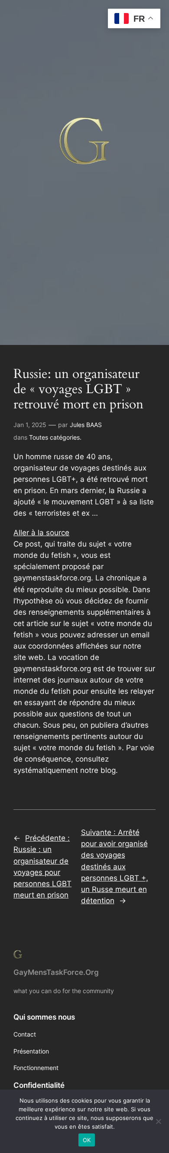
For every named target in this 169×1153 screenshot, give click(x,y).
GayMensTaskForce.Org (56, 972)
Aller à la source (41, 532)
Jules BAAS (86, 424)
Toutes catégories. (55, 437)
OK (87, 1139)
